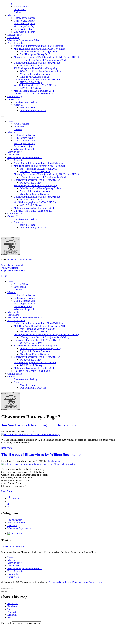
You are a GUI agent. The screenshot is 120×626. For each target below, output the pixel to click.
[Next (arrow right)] (5, 591)
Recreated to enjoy (23, 29)
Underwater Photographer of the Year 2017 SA (37, 62)
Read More (6, 448)
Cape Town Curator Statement (35, 76)
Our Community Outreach (33, 110)
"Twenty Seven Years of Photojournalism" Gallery (45, 60)
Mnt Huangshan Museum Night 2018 (38, 51)
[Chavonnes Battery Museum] (10, 254)
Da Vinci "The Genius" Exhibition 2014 (34, 93)
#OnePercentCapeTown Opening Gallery (40, 71)
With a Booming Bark (24, 23)
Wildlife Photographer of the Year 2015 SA (35, 85)
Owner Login (95, 582)
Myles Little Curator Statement (35, 74)
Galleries (18, 12)
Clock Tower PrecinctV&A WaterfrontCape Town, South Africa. (14, 268)
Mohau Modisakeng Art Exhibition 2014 (34, 90)
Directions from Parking (26, 102)
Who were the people (24, 32)
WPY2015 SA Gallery (31, 88)
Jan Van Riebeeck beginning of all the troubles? (39, 425)
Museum (12, 15)
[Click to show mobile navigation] (2, 116)
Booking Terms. (80, 582)
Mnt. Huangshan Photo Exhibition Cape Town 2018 (39, 48)
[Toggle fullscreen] (9, 588)
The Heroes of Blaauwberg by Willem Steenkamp (41, 454)
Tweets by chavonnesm (12, 546)
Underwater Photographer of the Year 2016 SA (37, 79)
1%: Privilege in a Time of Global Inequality (35, 68)
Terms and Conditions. (60, 582)
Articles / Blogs (21, 6)
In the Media (20, 9)
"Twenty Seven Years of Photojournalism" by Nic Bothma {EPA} (46, 57)
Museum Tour (14, 34)
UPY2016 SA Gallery (31, 82)
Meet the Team (27, 107)
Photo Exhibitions (16, 43)
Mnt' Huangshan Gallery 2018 (35, 54)
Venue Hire (13, 37)
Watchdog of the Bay (24, 26)
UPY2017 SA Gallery (31, 65)
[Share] (5, 588)
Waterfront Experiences (19, 528)
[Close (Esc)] (2, 588)
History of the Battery (24, 18)
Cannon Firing (15, 96)
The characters (54, 461)
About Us (18, 104)
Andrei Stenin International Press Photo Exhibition (39, 46)
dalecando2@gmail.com (20, 259)
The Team (13, 525)
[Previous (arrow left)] (2, 591)
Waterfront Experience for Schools (25, 40)
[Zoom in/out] (12, 588)
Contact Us (13, 99)
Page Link (6, 623)
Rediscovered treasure (24, 20)
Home (11, 3)
